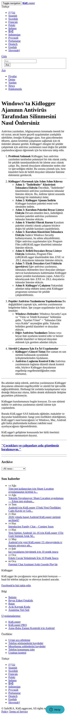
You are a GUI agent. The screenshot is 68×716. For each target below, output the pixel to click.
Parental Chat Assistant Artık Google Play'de (33, 564)
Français (13, 21)
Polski (11, 25)
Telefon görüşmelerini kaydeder (25, 643)
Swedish (13, 18)
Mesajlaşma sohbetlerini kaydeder (27, 646)
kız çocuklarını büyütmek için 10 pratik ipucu (33, 551)
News (11, 85)
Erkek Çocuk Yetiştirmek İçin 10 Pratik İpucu (33, 558)
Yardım (12, 82)
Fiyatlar (12, 76)
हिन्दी (10, 31)
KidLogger (14, 621)
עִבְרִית (11, 12)
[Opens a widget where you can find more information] (55, 709)
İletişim (12, 597)
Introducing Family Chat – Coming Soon (31, 526)
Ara (7, 65)
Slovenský (14, 50)
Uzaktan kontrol (17, 652)
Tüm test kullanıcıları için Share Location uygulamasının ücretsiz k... (31, 490)
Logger (28, 3)
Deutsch (12, 44)
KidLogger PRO (17, 624)
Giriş (4, 56)
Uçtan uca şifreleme (19, 640)
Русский (13, 37)
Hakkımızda (15, 88)
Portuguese (14, 40)
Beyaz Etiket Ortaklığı (20, 600)
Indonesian (14, 34)
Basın (11, 603)
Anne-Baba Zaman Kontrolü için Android (31, 628)
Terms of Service (18, 711)
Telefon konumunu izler (21, 649)
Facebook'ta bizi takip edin (16, 585)
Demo (11, 79)
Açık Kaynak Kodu (19, 606)
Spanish (12, 15)
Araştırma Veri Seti (18, 609)
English (12, 47)
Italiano (12, 28)
